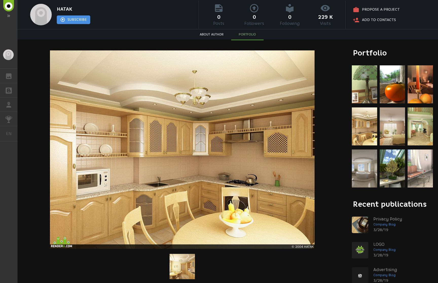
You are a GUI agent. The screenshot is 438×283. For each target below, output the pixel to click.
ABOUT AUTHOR (212, 34)
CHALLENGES (8, 119)
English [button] (11, 133)
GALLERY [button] (8, 76)
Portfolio (370, 52)
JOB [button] (8, 105)
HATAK (64, 9)
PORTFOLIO (247, 34)
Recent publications (390, 204)
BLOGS (8, 90)
